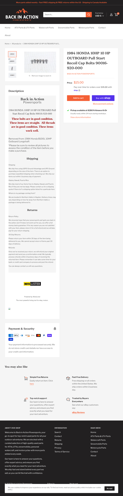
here (32, 384)
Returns (58, 440)
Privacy (58, 448)
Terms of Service (62, 452)
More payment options (103, 104)
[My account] (111, 14)
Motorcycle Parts (86, 28)
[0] (116, 14)
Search (58, 432)
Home (7, 28)
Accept (109, 488)
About (7, 35)
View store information (80, 117)
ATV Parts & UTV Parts (25, 28)
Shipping (58, 444)
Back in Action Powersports (81, 74)
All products (16, 44)
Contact (102, 28)
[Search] (89, 14)
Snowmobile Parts (66, 28)
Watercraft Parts (46, 28)
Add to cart (78, 98)
